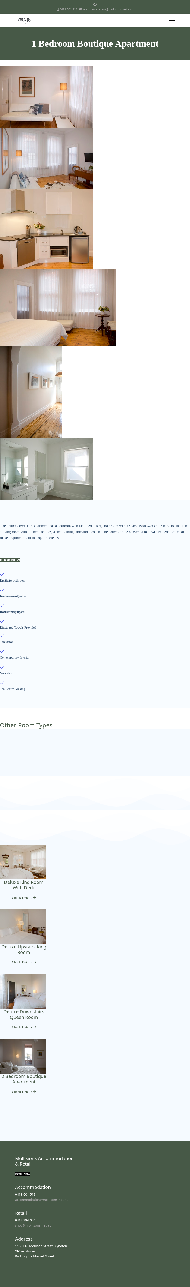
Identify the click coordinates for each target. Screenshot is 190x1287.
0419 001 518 (68, 9)
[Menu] (172, 20)
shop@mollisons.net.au (33, 1225)
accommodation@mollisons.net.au (107, 9)
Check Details (22, 898)
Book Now (22, 1174)
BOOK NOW (10, 560)
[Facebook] (95, 4)
